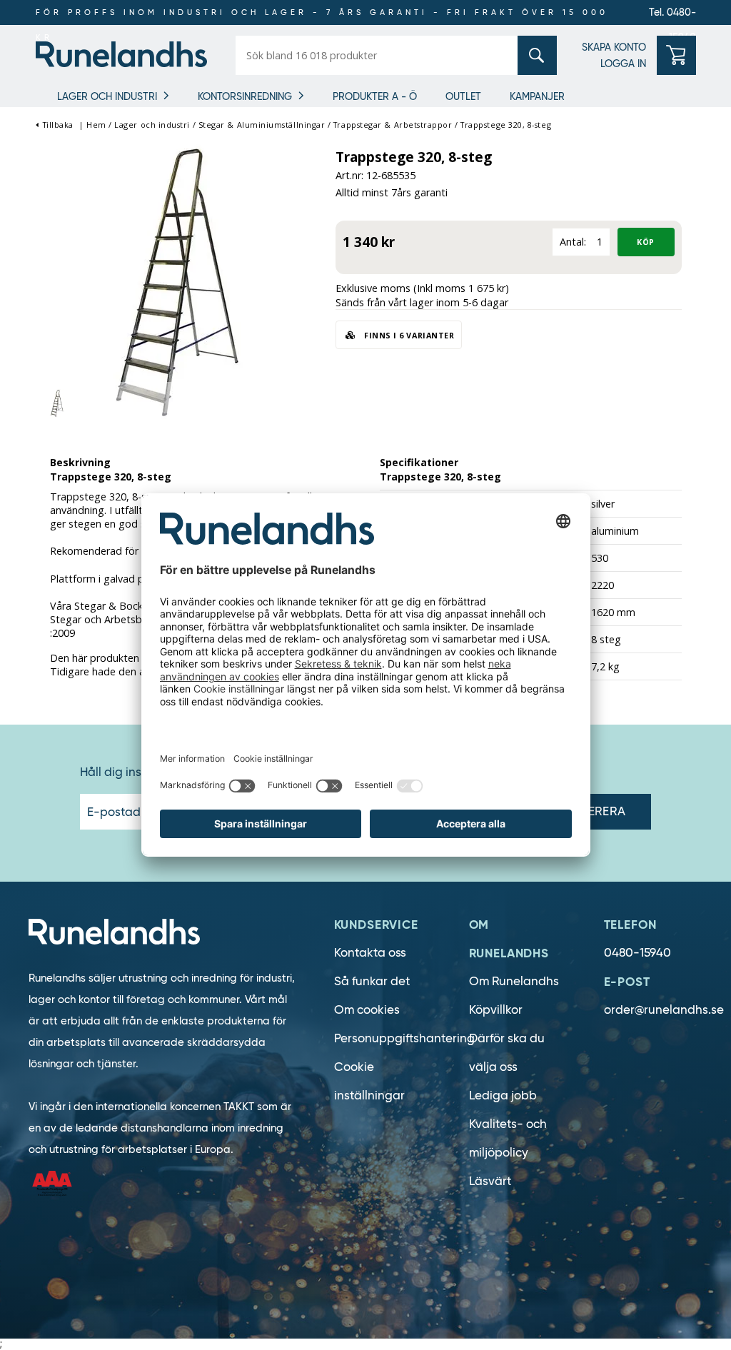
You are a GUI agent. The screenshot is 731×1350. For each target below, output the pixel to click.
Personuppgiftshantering (404, 1038)
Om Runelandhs (514, 981)
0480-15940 (637, 952)
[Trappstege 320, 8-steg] (178, 281)
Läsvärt (490, 1181)
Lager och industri (107, 96)
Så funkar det (372, 981)
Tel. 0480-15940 (672, 15)
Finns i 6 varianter (408, 335)
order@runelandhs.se (664, 1009)
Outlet (463, 96)
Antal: (573, 241)
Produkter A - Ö (375, 96)
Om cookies (367, 1009)
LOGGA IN (623, 63)
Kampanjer (537, 96)
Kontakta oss (370, 952)
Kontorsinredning (245, 96)
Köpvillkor (496, 1009)
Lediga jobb (503, 1095)
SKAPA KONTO (614, 47)
